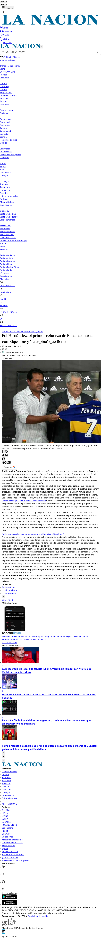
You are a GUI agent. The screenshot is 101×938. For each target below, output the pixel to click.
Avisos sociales (7, 234)
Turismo (4, 184)
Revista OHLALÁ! (7, 255)
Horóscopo (5, 190)
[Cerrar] (41, 46)
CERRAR (3, 2)
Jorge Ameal (10, 593)
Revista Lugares (7, 261)
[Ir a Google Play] (9, 898)
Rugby (3, 166)
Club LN (6, 38)
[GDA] (9, 925)
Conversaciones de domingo (13, 240)
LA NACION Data (7, 71)
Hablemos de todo (8, 139)
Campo (3, 89)
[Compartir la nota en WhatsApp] (6, 455)
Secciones (7, 31)
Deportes (18, 331)
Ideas (2, 246)
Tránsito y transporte (10, 65)
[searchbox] (49, 51)
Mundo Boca (11, 590)
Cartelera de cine (8, 213)
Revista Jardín (6, 270)
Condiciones (33, 916)
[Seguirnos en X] (3, 874)
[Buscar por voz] (97, 51)
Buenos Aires (6, 119)
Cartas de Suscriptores (10, 154)
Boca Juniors (36, 331)
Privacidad (44, 916)
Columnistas (6, 151)
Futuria (3, 83)
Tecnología (5, 187)
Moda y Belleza (7, 202)
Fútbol (3, 163)
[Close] (3, 753)
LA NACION (7, 331)
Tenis (2, 169)
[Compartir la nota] (3, 455)
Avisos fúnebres (7, 231)
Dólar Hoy (4, 86)
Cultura (3, 128)
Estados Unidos (7, 110)
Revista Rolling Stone (9, 267)
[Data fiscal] (3, 933)
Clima (2, 68)
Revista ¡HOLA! (6, 258)
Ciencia (3, 137)
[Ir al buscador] (4, 12)
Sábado (3, 243)
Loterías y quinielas (9, 196)
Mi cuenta (7, 42)
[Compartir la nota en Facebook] (3, 462)
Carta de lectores (8, 237)
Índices (3, 101)
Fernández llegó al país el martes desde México (24, 500)
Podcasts (4, 199)
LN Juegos (4, 181)
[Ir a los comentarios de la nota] (6, 451)
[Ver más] (3, 596)
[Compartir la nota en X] (6, 462)
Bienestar (4, 134)
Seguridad (5, 122)
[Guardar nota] (3, 451)
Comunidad (5, 131)
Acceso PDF (5, 225)
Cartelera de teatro (9, 216)
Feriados (4, 193)
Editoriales (5, 148)
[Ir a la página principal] (50, 24)
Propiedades (6, 92)
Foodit (6, 35)
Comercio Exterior (8, 95)
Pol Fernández (8, 587)
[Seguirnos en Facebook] (3, 867)
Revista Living (6, 264)
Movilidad (4, 98)
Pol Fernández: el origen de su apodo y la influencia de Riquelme (32, 534)
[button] (50, 185)
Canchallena (5, 172)
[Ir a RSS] (3, 890)
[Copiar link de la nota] (3, 459)
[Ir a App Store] (9, 904)
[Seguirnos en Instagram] (3, 882)
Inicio (5, 27)
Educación (5, 125)
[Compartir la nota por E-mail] (9, 462)
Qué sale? (4, 211)
